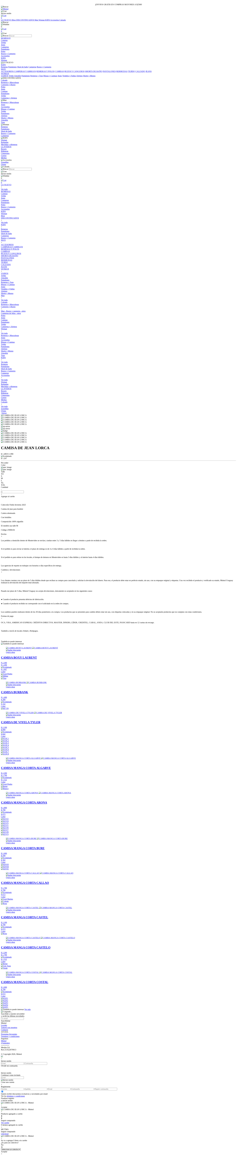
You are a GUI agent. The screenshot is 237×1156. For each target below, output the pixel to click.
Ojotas (3, 411)
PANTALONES (109, 71)
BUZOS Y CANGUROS (74, 71)
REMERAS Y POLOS (45, 71)
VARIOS (4, 76)
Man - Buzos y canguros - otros (13, 311)
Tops (3, 355)
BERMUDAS (122, 71)
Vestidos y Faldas (69, 76)
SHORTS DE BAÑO (93, 71)
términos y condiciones (16, 1096)
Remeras (4, 67)
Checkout (5, 1134)
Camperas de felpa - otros (11, 313)
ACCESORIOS (7, 71)
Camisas (4, 194)
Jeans (60, 76)
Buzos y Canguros (44, 67)
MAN (3, 240)
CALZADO (140, 71)
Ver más (27, 1009)
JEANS (149, 71)
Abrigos (79, 76)
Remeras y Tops (36, 76)
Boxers (4, 391)
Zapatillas (5, 409)
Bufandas (4, 384)
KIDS (47, 20)
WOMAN (5, 269)
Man (37, 20)
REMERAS (5, 191)
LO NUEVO (6, 20)
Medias (4, 400)
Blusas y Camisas (50, 76)
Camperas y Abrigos (9, 327)
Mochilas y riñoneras (9, 386)
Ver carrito (5, 1123)
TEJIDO (131, 71)
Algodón (17, 76)
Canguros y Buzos (8, 307)
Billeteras (4, 393)
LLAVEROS (6, 389)
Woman (42, 20)
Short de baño (22, 67)
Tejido (11, 76)
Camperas (32, 67)
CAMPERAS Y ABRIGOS (25, 71)
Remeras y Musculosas (10, 304)
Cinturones (5, 395)
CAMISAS (59, 71)
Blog (14, 20)
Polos (3, 205)
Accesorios (54, 20)
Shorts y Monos (89, 76)
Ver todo (4, 189)
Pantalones (12, 67)
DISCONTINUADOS (25, 20)
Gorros (3, 397)
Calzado (62, 20)
